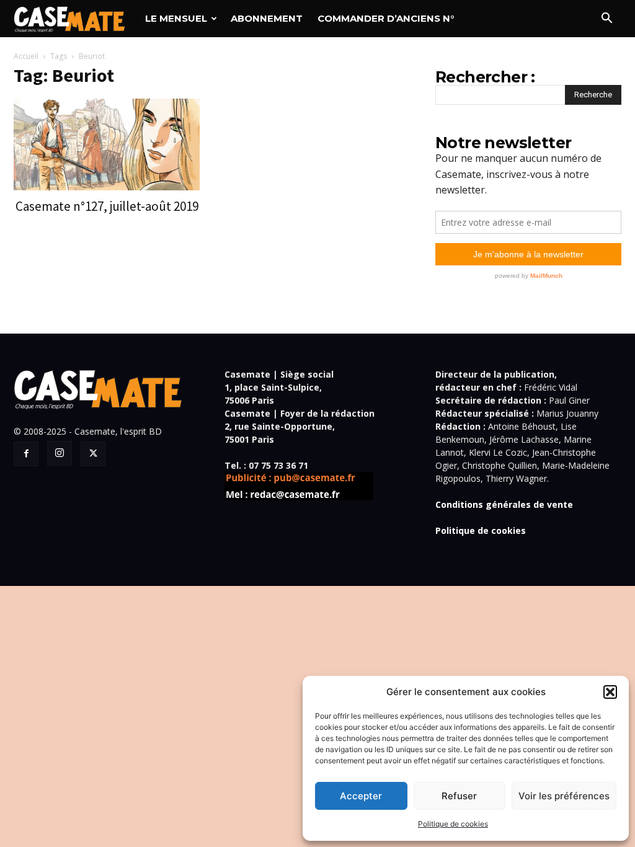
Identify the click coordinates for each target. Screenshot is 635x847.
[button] (610, 692)
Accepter (361, 796)
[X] (93, 453)
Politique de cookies (453, 823)
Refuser (459, 796)
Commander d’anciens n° (386, 18)
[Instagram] (59, 453)
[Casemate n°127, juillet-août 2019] (107, 144)
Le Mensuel (176, 18)
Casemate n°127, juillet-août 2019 (107, 206)
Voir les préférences (564, 796)
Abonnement (267, 18)
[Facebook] (26, 453)
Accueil (26, 56)
